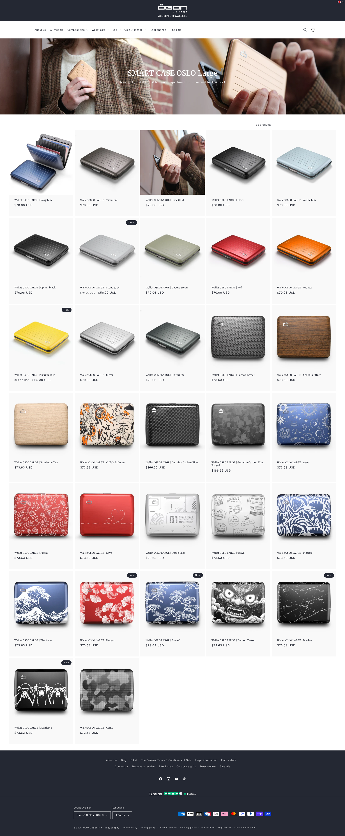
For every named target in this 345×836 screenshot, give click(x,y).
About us (111, 760)
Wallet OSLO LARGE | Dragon (98, 640)
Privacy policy (148, 827)
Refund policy (130, 827)
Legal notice (224, 827)
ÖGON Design (90, 827)
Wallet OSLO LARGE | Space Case (165, 553)
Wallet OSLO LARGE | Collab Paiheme (102, 462)
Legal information (206, 760)
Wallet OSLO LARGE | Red (226, 287)
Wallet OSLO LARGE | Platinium (165, 375)
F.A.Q (133, 760)
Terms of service (168, 827)
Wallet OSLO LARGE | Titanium (99, 200)
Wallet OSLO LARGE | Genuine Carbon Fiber (172, 462)
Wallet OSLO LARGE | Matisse (294, 553)
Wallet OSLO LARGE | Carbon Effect (233, 375)
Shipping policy (188, 827)
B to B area (166, 766)
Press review (208, 766)
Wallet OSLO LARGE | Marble (294, 640)
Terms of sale (207, 827)
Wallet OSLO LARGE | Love (96, 553)
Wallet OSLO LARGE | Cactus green (167, 287)
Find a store (228, 760)
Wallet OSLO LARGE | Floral (31, 553)
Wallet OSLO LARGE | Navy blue (33, 200)
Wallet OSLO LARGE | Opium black (35, 287)
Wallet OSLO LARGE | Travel (228, 553)
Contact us (122, 766)
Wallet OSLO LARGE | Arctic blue (297, 200)
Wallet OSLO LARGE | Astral (293, 462)
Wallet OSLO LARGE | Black (227, 200)
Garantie (225, 766)
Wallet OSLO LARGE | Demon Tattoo (233, 640)
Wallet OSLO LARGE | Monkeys (33, 727)
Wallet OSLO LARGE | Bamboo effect (36, 462)
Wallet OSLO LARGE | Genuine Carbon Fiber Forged (238, 464)
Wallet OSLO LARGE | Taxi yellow (34, 375)
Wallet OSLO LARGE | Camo (96, 727)
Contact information (245, 827)
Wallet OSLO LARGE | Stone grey (100, 287)
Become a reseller (143, 766)
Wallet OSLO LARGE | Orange (294, 287)
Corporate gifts (186, 766)
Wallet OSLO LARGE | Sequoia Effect (299, 375)
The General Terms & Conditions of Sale (166, 760)
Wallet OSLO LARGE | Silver (96, 375)
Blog (124, 760)
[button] (305, 30)
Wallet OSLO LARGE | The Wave (33, 640)
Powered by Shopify (108, 827)
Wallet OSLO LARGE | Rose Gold (165, 200)
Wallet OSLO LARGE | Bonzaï (163, 640)
